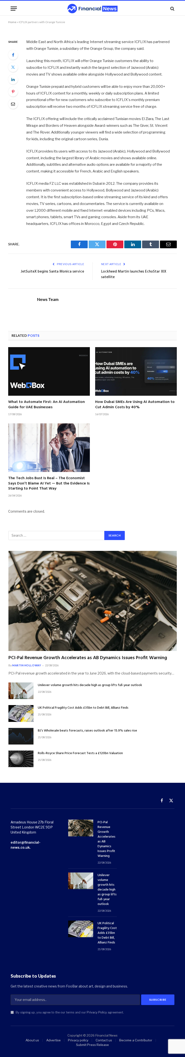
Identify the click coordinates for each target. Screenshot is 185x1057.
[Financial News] (92, 8)
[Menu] (14, 8)
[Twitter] (13, 67)
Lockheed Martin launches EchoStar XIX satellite (133, 274)
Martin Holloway (26, 665)
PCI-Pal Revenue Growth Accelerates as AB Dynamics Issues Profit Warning (87, 658)
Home (12, 22)
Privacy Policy (97, 1012)
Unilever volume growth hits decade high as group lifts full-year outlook (90, 685)
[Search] (171, 8)
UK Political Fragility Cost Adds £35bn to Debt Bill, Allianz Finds (83, 708)
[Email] (13, 104)
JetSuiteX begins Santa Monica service (52, 271)
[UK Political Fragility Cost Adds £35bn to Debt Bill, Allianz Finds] (20, 713)
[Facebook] (13, 55)
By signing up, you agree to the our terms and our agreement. (69, 1012)
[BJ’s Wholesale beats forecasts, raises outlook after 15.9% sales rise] (20, 736)
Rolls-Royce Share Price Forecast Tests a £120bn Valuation (80, 753)
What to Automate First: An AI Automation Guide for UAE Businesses (46, 405)
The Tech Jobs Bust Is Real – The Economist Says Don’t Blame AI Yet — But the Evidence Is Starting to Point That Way (49, 483)
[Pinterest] (13, 91)
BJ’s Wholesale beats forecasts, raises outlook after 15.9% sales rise (87, 730)
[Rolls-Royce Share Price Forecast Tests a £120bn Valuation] (20, 759)
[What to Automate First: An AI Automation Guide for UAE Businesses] (49, 371)
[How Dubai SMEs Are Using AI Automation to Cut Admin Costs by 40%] (136, 371)
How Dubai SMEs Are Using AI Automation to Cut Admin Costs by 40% (135, 405)
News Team (48, 299)
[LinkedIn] (13, 79)
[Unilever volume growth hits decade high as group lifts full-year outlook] (20, 690)
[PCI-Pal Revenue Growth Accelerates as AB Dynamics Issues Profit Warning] (92, 601)
